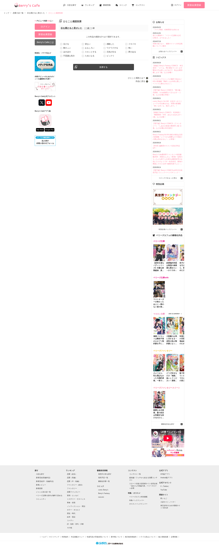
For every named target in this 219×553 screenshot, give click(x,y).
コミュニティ (41, 499)
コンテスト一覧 (135, 474)
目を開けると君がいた (71, 28)
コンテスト (140, 5)
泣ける (66, 44)
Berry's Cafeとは (45, 42)
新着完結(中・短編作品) (44, 481)
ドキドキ (132, 44)
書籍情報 (107, 5)
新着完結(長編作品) (43, 478)
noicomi (101, 497)
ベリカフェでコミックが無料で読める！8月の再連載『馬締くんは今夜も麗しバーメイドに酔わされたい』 (167, 81)
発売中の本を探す (104, 474)
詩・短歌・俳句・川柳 (75, 524)
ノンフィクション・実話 (76, 506)
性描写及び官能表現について (97, 537)
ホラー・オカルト (73, 510)
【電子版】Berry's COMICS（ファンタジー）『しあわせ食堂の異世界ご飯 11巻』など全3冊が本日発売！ (167, 125)
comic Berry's (103, 490)
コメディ (70, 520)
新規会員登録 (194, 5)
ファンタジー (72, 488)
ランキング (89, 5)
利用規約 (65, 537)
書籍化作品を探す (167, 424)
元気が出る (111, 52)
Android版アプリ (166, 478)
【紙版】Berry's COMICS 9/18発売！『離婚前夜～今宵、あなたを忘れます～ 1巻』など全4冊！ (167, 114)
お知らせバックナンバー (168, 51)
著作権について (116, 537)
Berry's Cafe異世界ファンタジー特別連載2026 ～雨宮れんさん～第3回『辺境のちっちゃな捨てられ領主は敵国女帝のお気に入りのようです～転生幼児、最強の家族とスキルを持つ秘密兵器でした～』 (167, 159)
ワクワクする (112, 48)
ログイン (177, 5)
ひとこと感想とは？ (136, 78)
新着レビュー (41, 485)
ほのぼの (67, 52)
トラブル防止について (147, 537)
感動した (110, 44)
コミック (123, 5)
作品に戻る (140, 81)
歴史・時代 (71, 513)
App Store (40, 130)
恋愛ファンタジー (73, 492)
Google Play (49, 130)
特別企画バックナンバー (168, 229)
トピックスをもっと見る (168, 178)
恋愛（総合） (72, 474)
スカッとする (90, 52)
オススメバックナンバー (138, 504)
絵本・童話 (71, 517)
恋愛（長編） (72, 478)
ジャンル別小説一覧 (43, 492)
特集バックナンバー (136, 500)
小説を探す (71, 5)
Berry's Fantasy (104, 493)
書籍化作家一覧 (104, 481)
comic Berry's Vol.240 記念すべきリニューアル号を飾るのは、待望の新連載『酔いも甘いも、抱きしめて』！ (167, 103)
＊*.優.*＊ (88, 28)
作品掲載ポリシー (77, 537)
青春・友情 (71, 503)
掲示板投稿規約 (130, 537)
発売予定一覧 (103, 478)
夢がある (132, 52)
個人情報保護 (163, 537)
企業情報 (174, 537)
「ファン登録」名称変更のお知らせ (166, 30)
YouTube (163, 490)
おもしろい (89, 48)
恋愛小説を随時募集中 (174, 313)
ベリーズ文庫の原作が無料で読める (49, 495)
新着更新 (39, 488)
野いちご (163, 498)
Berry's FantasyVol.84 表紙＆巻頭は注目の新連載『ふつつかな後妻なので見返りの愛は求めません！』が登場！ (167, 137)
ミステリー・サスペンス (76, 499)
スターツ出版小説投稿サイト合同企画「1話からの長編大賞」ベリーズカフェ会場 (143, 486)
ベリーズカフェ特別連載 (138, 497)
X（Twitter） (165, 486)
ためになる (89, 56)
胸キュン (67, 48)
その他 (69, 528)
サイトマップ (54, 537)
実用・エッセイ (73, 495)
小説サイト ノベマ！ (168, 502)
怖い (130, 48)
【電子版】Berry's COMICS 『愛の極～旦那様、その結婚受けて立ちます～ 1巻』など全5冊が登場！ (167, 92)
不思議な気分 (69, 56)
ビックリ (110, 56)
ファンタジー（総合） (75, 485)
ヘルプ (44, 537)
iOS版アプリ (165, 474)
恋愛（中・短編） (73, 481)
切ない (88, 44)
